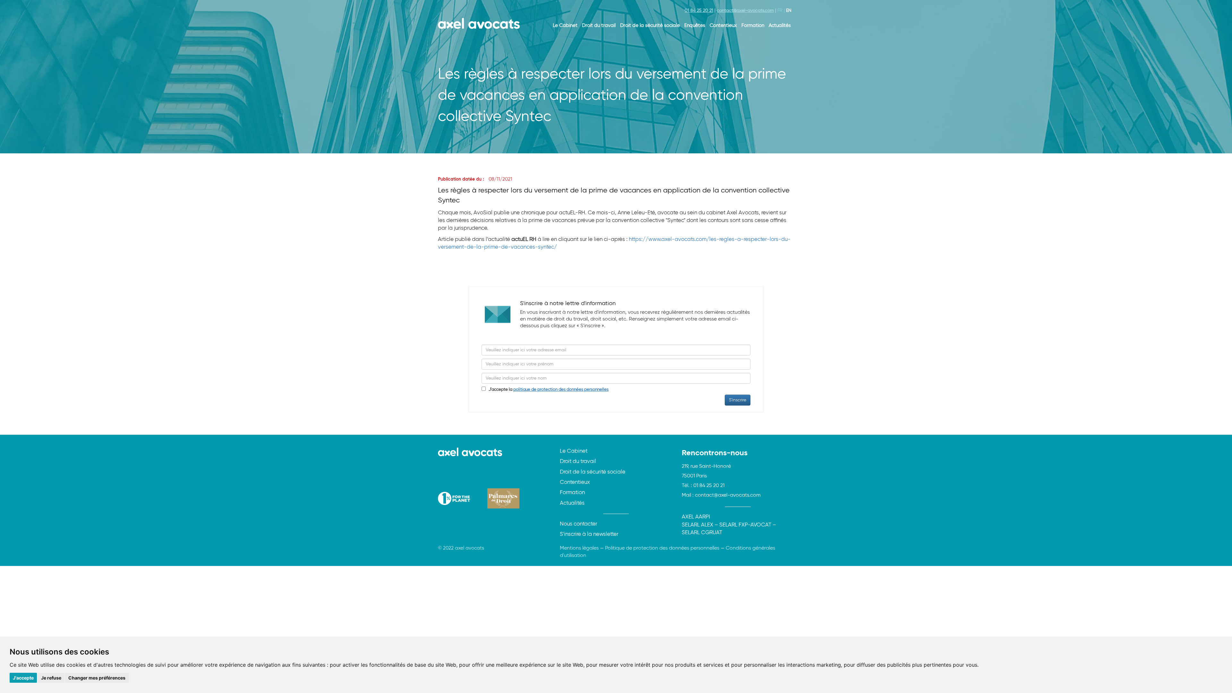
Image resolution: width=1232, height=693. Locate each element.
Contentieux (723, 25)
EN (788, 10)
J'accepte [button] (23, 677)
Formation (752, 25)
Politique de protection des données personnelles (662, 548)
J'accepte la (547, 390)
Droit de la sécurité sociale (650, 25)
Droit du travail (599, 25)
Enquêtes (694, 25)
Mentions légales (579, 548)
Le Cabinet (565, 25)
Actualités (780, 25)
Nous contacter (578, 524)
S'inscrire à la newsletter (589, 534)
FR (780, 10)
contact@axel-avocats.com (745, 10)
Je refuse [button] (51, 677)
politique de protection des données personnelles (561, 390)
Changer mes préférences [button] (96, 677)
